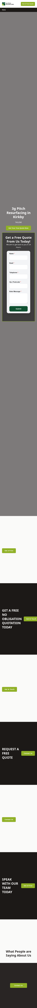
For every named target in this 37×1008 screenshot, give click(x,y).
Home (4, 10)
